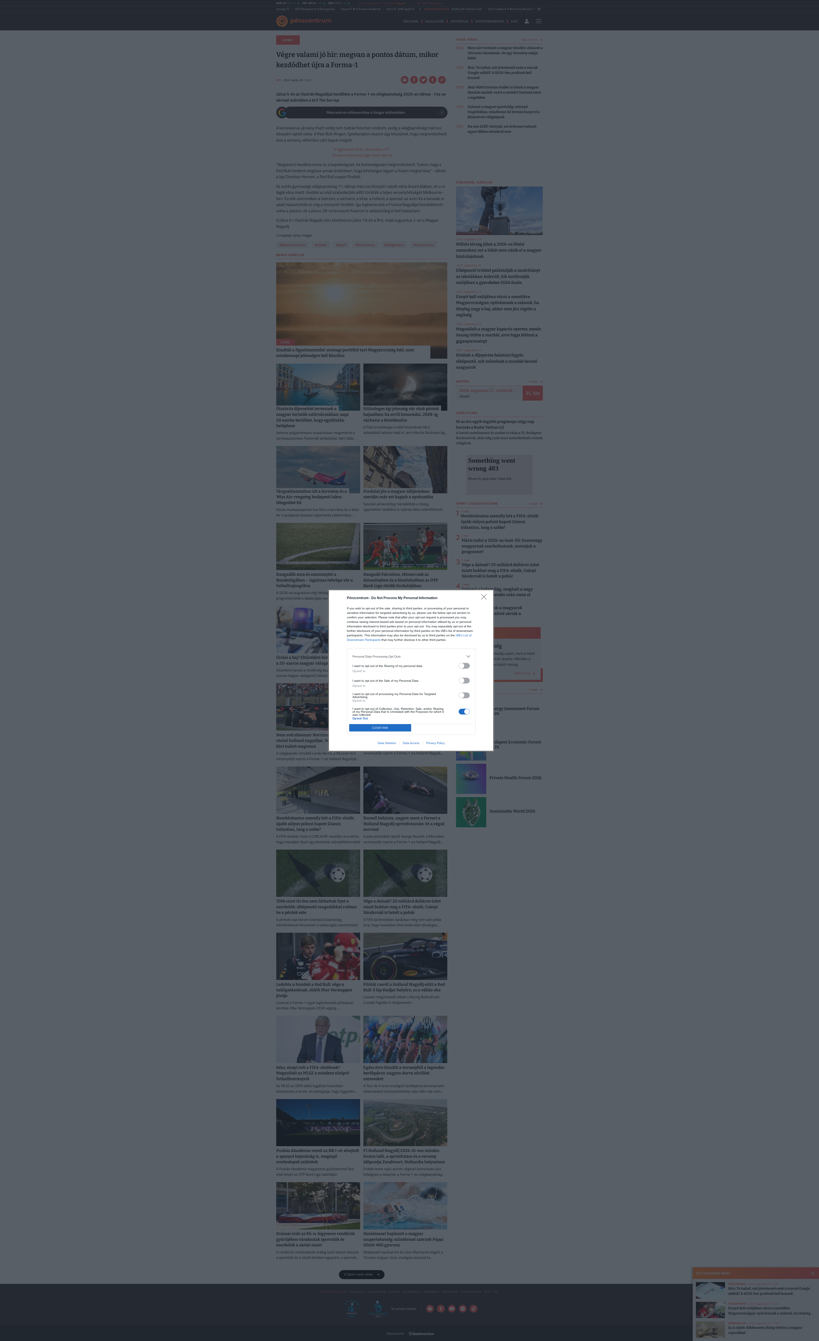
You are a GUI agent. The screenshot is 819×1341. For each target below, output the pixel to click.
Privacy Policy (435, 743)
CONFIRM (380, 727)
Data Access (411, 743)
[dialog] (411, 670)
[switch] (464, 666)
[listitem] (411, 656)
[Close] (485, 598)
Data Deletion (387, 743)
